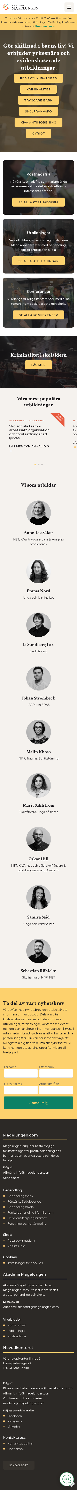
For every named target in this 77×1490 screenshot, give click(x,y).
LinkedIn (13, 1426)
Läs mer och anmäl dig (29, 446)
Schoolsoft (18, 1465)
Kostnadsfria (16, 1336)
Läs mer (38, 365)
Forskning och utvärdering (27, 1223)
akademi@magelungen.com (38, 1307)
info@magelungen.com (32, 1172)
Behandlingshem (20, 1196)
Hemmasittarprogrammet (27, 1218)
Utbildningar (16, 1330)
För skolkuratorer (38, 78)
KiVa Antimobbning (38, 122)
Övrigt (38, 133)
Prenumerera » (44, 26)
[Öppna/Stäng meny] (69, 7)
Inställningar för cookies (25, 1262)
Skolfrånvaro (38, 111)
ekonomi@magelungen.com (51, 1388)
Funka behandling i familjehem (30, 1212)
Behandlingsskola (20, 1207)
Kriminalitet (38, 89)
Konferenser (16, 1325)
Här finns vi (15, 1448)
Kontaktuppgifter (20, 1443)
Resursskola (16, 1246)
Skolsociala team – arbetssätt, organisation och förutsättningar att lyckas (29, 432)
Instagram (14, 1421)
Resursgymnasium (21, 1240)
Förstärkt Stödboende (24, 1201)
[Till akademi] (20, 7)
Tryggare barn (38, 100)
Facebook (14, 1416)
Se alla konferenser (38, 315)
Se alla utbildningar (38, 261)
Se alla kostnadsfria (38, 202)
